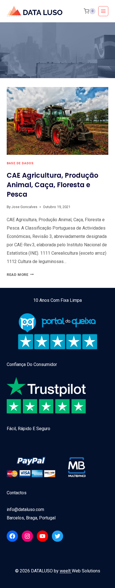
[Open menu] (103, 11)
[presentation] (57, 121)
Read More (20, 275)
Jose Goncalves (24, 207)
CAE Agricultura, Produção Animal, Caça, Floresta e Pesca (52, 185)
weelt (66, 570)
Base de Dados (20, 163)
